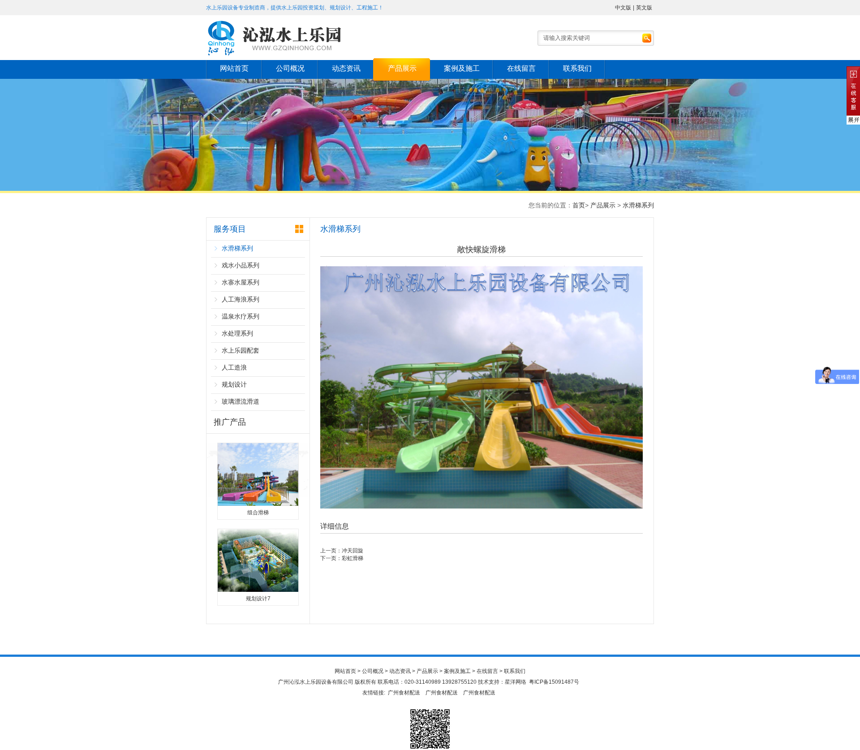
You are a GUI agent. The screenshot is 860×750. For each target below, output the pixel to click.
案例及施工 (462, 68)
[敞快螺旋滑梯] (481, 507)
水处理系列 (237, 333)
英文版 (644, 7)
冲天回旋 (352, 550)
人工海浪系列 (240, 299)
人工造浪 (234, 367)
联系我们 (577, 68)
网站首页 (234, 68)
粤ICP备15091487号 (554, 682)
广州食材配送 (404, 693)
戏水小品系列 (240, 265)
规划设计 (234, 384)
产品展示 (402, 68)
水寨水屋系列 (240, 282)
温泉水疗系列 (240, 316)
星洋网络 (515, 682)
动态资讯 (346, 68)
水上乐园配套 (240, 350)
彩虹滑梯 (352, 558)
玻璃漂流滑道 (240, 401)
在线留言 (521, 68)
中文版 (623, 7)
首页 (578, 205)
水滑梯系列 (638, 205)
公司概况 (290, 68)
